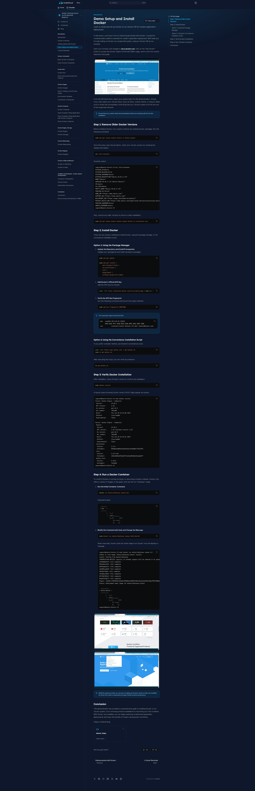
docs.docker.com (128, 49)
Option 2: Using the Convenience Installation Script (183, 35)
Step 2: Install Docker (177, 24)
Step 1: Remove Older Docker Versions (180, 20)
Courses (72, 7)
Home (62, 7)
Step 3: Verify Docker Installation (181, 39)
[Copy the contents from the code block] (156, 137)
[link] (110, 734)
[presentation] (127, 187)
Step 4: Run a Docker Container (181, 42)
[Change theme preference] (195, 2)
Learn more (100, 738)
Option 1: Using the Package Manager (181, 29)
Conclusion (174, 45)
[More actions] (158, 20)
